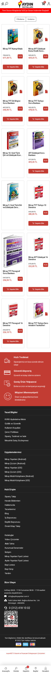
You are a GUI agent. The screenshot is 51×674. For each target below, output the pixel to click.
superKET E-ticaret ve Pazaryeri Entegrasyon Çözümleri (25, 653)
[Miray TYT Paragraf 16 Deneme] (13, 310)
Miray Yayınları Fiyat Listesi (16, 556)
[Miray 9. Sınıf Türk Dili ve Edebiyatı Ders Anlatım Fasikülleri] (13, 192)
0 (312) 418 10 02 (19, 608)
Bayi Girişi (9, 569)
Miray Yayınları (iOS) (13, 467)
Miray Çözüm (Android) (15, 463)
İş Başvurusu (10, 517)
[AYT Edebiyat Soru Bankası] (38, 140)
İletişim (8, 552)
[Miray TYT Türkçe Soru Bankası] (38, 88)
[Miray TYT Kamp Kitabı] (13, 36)
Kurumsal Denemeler (14, 548)
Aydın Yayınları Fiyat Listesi (17, 560)
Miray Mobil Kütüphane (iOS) (17, 480)
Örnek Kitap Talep (12, 526)
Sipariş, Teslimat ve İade (15, 436)
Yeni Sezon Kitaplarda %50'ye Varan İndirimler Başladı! (25, 10)
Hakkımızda (10, 505)
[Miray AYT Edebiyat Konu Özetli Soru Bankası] (38, 36)
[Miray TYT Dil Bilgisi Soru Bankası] (13, 88)
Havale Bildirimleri (12, 501)
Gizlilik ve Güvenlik (13, 423)
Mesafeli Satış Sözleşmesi (16, 440)
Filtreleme (20, 19)
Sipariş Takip (10, 496)
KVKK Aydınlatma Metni (15, 419)
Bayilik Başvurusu (12, 522)
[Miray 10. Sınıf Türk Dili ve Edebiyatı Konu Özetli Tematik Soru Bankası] (13, 140)
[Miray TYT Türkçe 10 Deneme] (38, 192)
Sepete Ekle (14, 67)
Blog (7, 513)
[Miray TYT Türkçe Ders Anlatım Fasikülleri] (38, 310)
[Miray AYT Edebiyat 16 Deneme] (38, 244)
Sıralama (31, 19)
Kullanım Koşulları (12, 428)
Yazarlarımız (10, 509)
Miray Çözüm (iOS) (13, 472)
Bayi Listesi (10, 565)
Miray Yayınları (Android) (15, 459)
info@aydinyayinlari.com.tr (18, 596)
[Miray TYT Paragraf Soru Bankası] (13, 251)
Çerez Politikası (11, 432)
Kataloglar (9, 535)
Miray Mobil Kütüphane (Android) (19, 476)
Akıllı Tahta (9, 543)
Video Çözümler (12, 539)
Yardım (8, 573)
